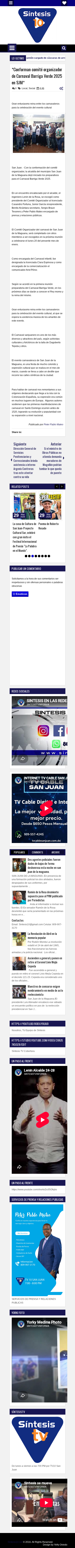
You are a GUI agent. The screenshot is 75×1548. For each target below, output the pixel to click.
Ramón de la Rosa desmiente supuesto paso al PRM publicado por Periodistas (45, 896)
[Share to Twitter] (28, 495)
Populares (19, 852)
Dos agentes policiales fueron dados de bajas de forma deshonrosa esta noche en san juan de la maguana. (44, 865)
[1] (26, 556)
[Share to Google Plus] (32, 495)
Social (32, 88)
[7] (45, 556)
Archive (56, 852)
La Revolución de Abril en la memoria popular (42, 936)
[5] (39, 556)
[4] (36, 556)
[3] (32, 556)
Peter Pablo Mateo (53, 424)
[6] (42, 556)
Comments (37, 852)
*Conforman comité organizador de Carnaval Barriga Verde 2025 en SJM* (37, 76)
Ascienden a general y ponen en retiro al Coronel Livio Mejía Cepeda (45, 962)
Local (25, 88)
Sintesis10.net (15, 1542)
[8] (49, 556)
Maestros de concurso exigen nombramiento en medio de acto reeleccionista (45, 990)
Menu (11, 3)
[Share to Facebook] (24, 495)
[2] (29, 556)
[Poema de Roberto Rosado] (50, 506)
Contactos (17, 920)
